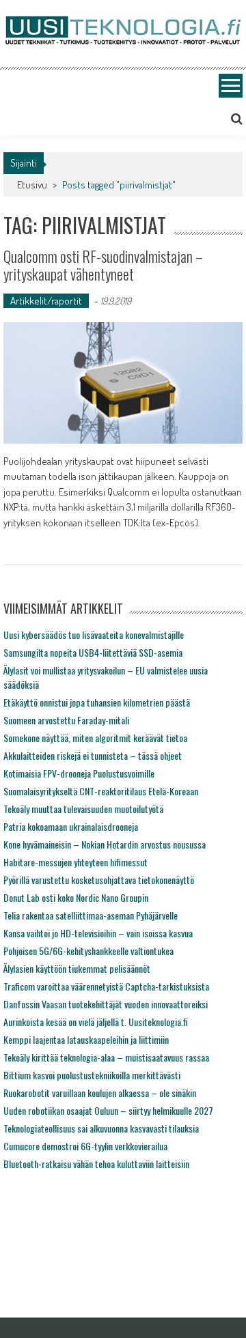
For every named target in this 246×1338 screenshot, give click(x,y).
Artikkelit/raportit (46, 300)
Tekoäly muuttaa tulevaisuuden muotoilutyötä (83, 808)
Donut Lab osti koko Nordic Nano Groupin (75, 897)
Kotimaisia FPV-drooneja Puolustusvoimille (78, 773)
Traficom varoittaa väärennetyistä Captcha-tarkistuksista (106, 986)
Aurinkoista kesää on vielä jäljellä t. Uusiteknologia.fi (95, 1021)
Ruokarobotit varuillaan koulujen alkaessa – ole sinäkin (99, 1092)
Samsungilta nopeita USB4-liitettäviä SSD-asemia (92, 652)
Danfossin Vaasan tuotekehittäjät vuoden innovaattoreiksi (105, 1004)
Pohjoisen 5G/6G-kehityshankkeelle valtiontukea (88, 950)
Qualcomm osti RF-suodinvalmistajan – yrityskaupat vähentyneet (103, 265)
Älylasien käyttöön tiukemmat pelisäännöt (76, 968)
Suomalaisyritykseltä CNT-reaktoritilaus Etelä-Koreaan (100, 791)
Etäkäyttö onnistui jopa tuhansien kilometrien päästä (96, 702)
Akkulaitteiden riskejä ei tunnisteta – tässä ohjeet (92, 755)
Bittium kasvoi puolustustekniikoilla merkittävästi (91, 1075)
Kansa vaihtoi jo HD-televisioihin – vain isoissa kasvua (98, 933)
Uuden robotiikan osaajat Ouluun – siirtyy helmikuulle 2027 (108, 1110)
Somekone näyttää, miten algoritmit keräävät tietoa (95, 737)
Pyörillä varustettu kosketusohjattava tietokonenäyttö (98, 879)
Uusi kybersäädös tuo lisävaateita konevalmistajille (93, 634)
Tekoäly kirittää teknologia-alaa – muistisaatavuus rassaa (106, 1057)
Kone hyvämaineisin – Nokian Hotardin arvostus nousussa (104, 844)
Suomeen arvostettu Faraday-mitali (66, 720)
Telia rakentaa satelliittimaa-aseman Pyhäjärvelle (90, 915)
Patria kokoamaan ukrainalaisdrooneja (70, 826)
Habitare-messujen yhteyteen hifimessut (75, 862)
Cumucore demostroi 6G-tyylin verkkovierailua (85, 1146)
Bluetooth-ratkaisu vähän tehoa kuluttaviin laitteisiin (96, 1163)
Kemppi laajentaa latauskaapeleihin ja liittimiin (86, 1039)
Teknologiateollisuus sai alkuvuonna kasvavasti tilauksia (101, 1128)
